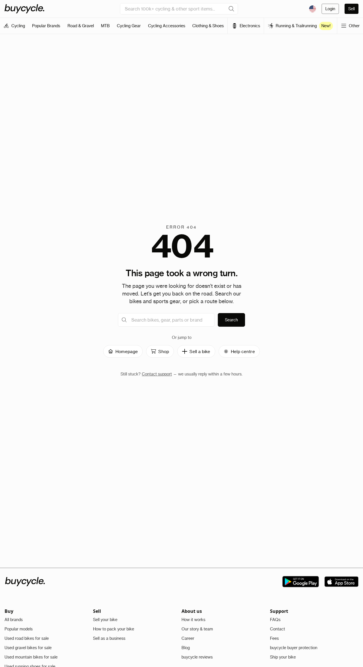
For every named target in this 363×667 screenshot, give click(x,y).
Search (231, 319)
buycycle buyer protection (293, 647)
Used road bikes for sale (27, 638)
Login (330, 8)
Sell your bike (105, 619)
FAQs (275, 619)
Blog (186, 647)
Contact (277, 629)
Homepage (126, 351)
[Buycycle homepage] (24, 9)
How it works (193, 619)
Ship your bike (283, 657)
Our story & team (197, 629)
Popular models (19, 629)
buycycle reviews (197, 657)
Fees (274, 638)
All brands (14, 619)
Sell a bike (199, 351)
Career (188, 638)
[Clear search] (231, 9)
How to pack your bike (113, 629)
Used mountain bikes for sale (31, 657)
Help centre (243, 351)
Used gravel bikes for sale (28, 647)
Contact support (157, 374)
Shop (163, 351)
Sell (351, 8)
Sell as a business (109, 638)
